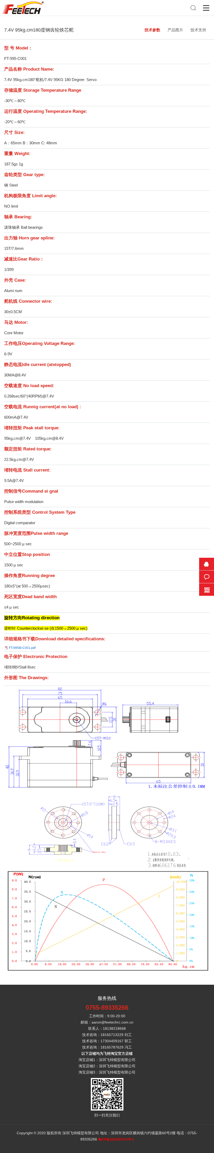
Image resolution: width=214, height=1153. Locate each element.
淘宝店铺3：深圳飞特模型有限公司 (107, 1072)
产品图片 (175, 30)
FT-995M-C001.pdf (22, 648)
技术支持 (198, 30)
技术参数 (152, 30)
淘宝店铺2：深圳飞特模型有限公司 (107, 1066)
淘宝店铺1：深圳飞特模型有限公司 (107, 1060)
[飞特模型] (23, 3)
